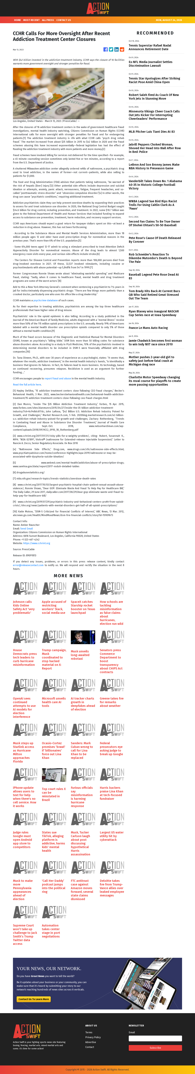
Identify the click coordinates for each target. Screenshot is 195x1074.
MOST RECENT (31, 20)
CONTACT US (63, 20)
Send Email (26, 528)
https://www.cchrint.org (36, 543)
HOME (17, 20)
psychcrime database (45, 300)
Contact (89, 1047)
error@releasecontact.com (28, 565)
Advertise (90, 1042)
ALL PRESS (48, 20)
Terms (88, 1032)
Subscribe (155, 1047)
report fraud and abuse (57, 378)
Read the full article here (27, 384)
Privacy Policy (93, 1037)
